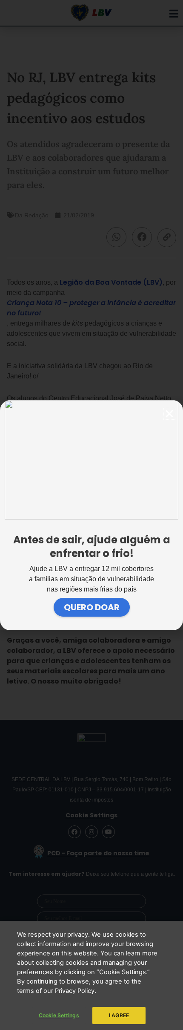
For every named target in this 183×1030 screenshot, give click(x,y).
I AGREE (119, 1015)
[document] (91, 515)
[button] (169, 414)
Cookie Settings (59, 1015)
